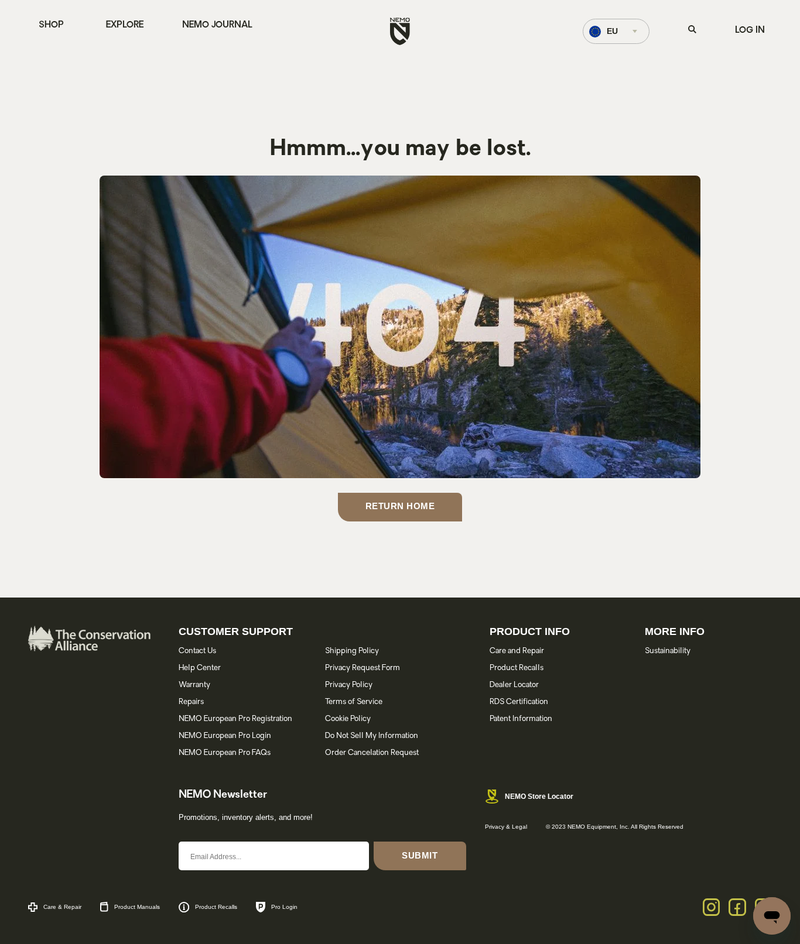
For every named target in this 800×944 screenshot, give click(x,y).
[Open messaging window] (772, 916)
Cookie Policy (348, 719)
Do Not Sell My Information (371, 736)
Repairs (191, 702)
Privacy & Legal (506, 826)
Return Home (400, 506)
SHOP (51, 25)
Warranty (194, 685)
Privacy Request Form (362, 668)
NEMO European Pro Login (225, 736)
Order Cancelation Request (372, 753)
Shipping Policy (352, 651)
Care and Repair (517, 651)
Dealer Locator (514, 685)
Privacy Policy (348, 685)
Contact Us (197, 651)
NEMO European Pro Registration (235, 719)
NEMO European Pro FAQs (225, 753)
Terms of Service (353, 702)
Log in (750, 30)
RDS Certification (519, 702)
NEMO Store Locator (539, 796)
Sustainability (667, 651)
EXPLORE (124, 25)
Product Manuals (137, 907)
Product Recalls (516, 668)
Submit (419, 855)
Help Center (200, 668)
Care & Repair (62, 907)
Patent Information (521, 719)
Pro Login (284, 907)
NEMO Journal (217, 25)
